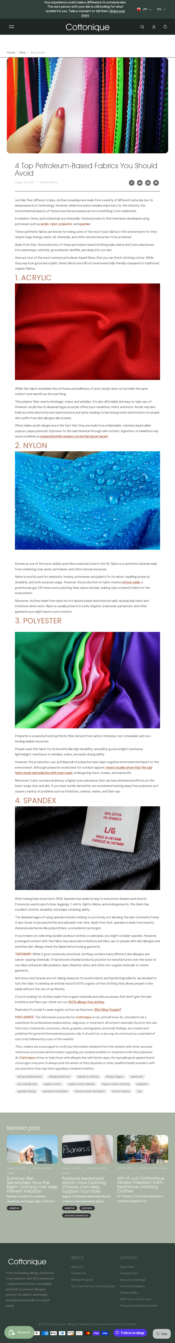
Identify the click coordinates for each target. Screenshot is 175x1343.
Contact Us (78, 1273)
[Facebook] (132, 183)
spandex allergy (27, 1091)
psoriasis (87, 1207)
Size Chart (127, 1267)
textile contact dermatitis (90, 1091)
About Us (77, 1267)
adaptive (14, 1207)
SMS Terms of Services (135, 1299)
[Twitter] (140, 183)
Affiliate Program (82, 1280)
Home (11, 52)
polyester (142, 1084)
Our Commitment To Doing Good (93, 1286)
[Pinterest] (148, 183)
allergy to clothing (88, 1076)
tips (139, 1091)
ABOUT (77, 1258)
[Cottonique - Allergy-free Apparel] (87, 27)
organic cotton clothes (81, 1084)
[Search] (142, 27)
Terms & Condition (132, 1286)
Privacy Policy (129, 1292)
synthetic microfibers (55, 1091)
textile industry (121, 1091)
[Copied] (156, 183)
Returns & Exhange (133, 1280)
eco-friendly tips (27, 1084)
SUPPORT (128, 1258)
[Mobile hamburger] (11, 26)
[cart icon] (165, 27)
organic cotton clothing (115, 1084)
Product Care (129, 1273)
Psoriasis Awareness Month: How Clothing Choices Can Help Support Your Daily (84, 1184)
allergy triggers (114, 1076)
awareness (137, 1076)
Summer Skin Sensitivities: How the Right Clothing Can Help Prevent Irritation (32, 1184)
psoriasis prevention (76, 1215)
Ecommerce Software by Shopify (115, 1324)
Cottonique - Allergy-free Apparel (71, 1324)
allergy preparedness (30, 1076)
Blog (22, 52)
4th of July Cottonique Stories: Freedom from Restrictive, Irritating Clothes (140, 1184)
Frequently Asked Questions (139, 1305)
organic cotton (52, 1084)
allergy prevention (59, 1076)
